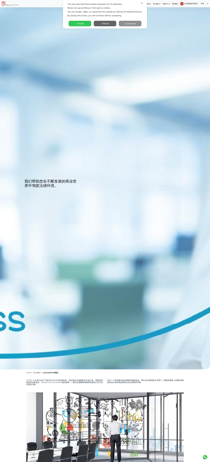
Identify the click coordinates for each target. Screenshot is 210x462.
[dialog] (105, 14)
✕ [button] (142, 3)
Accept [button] (80, 23)
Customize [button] (131, 23)
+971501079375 (191, 3)
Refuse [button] (106, 23)
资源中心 (166, 4)
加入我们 (156, 4)
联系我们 (175, 4)
